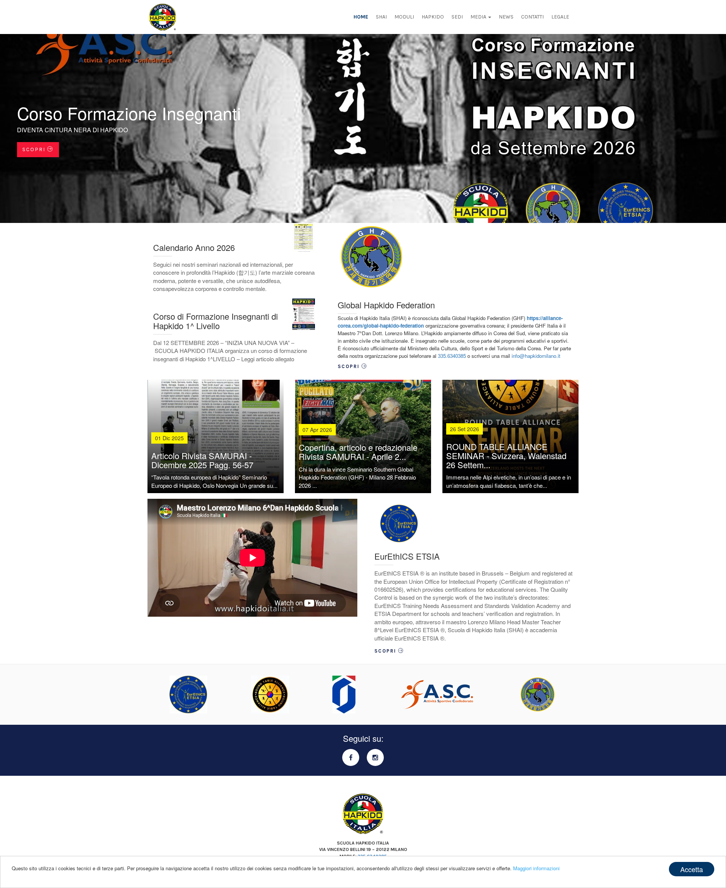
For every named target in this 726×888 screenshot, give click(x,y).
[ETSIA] (188, 694)
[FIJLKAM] (343, 694)
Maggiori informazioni (536, 868)
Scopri (34, 149)
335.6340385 (452, 355)
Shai (381, 17)
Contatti (532, 17)
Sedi (457, 17)
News (506, 17)
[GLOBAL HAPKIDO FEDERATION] (538, 694)
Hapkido (433, 17)
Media (478, 17)
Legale (560, 17)
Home (361, 17)
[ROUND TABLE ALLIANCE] (270, 694)
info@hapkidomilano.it (536, 355)
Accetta (691, 869)
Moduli (404, 17)
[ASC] (437, 694)
